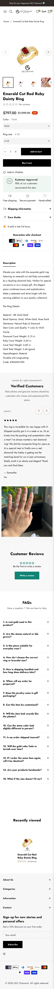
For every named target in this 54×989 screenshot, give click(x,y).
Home (6, 21)
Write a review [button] (27, 575)
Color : (10, 119)
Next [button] (48, 52)
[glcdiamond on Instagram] (5, 954)
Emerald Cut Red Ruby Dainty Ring (27, 856)
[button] (10, 104)
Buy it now (27, 162)
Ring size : (11, 134)
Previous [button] (5, 52)
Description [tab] (9, 263)
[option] (27, 51)
